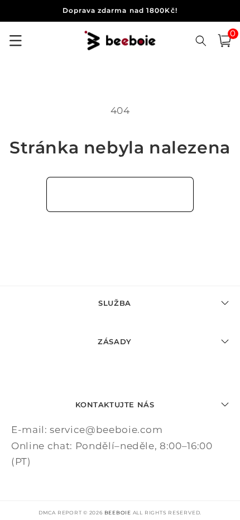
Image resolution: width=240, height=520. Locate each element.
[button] (224, 41)
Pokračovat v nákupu (120, 194)
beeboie (117, 512)
